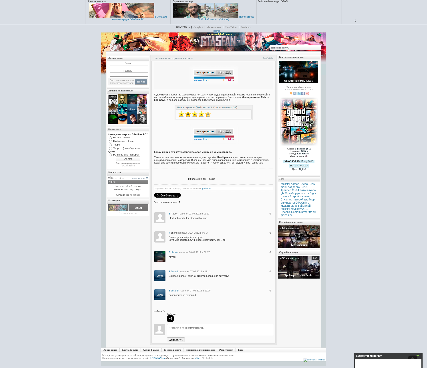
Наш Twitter (231, 27)
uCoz (197, 358)
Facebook (246, 27)
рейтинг (206, 188)
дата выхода (308, 190)
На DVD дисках (122, 137)
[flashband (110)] (142, 103)
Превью (285, 212)
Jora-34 (175, 271)
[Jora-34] (159, 275)
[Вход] (170, 318)
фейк (284, 187)
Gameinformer (299, 212)
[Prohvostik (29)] (113, 122)
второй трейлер (304, 199)
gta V (284, 193)
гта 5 (309, 193)
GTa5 (311, 184)
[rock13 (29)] (122, 122)
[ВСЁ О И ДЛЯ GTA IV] (118, 210)
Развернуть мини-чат (369, 355)
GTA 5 (304, 187)
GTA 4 (295, 190)
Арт (291, 199)
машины (305, 196)
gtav (299, 208)
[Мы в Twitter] (299, 94)
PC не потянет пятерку (126, 154)
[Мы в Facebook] (303, 94)
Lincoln (174, 252)
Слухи (284, 199)
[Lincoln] (159, 256)
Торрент (117, 144)
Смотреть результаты (128, 163)
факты (285, 215)
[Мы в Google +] (307, 94)
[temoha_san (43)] (113, 113)
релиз (301, 193)
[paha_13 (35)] (122, 113)
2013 (305, 208)
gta (314, 193)
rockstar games (290, 184)
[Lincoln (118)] (132, 103)
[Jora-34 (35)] (132, 113)
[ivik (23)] (142, 122)
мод (293, 208)
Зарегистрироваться (121, 83)
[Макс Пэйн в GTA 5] (205, 16)
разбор (292, 193)
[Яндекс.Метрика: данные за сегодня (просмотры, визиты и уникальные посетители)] (314, 360)
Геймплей (304, 205)
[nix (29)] (142, 113)
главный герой (290, 196)
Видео (304, 184)
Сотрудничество (128, 213)
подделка (294, 187)
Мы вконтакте (214, 27)
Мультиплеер (289, 205)
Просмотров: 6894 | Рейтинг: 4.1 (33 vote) (226, 18)
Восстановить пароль (122, 80)
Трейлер (286, 190)
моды (312, 212)
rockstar (285, 208)
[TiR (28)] (132, 122)
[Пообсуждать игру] (298, 72)
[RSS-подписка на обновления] (290, 94)
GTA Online (302, 202)
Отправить (176, 340)
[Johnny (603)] (122, 103)
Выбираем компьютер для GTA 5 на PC (139, 18)
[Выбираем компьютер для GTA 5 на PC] (121, 16)
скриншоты (288, 202)
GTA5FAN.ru (157, 358)
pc (291, 215)
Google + (198, 27)
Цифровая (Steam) (123, 141)
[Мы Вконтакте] (294, 94)
